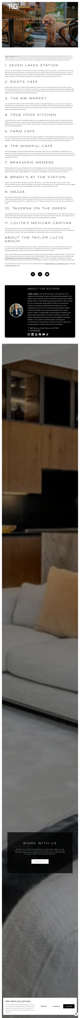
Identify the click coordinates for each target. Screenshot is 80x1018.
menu (68, 7)
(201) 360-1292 (35, 330)
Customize (56, 1006)
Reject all (44, 1006)
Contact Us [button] (40, 861)
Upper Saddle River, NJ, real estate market (56, 263)
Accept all (69, 1006)
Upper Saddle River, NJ (11, 56)
